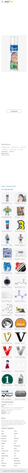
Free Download (14, 111)
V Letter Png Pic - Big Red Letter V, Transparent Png (13, 357)
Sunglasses (4, 436)
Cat (15, 436)
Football (3, 453)
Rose (2, 448)
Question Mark (17, 463)
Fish (15, 455)
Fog (15, 443)
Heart (2, 431)
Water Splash (17, 460)
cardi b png (23, 147)
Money (15, 465)
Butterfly (16, 433)
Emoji (15, 448)
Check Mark (17, 451)
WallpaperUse (17, 446)
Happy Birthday (4, 455)
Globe (2, 458)
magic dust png (13, 149)
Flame (15, 431)
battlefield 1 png (5, 147)
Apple (2, 433)
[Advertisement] (14, 21)
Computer (16, 458)
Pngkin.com (4, 463)
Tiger (2, 446)
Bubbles (3, 443)
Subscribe (16, 438)
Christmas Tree (4, 451)
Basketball (3, 438)
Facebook (3, 465)
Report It (3, 186)
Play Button (3, 441)
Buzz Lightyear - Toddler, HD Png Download (11, 245)
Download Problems (11, 186)
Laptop (15, 441)
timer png (20, 149)
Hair (15, 453)
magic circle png (14, 147)
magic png (5, 149)
